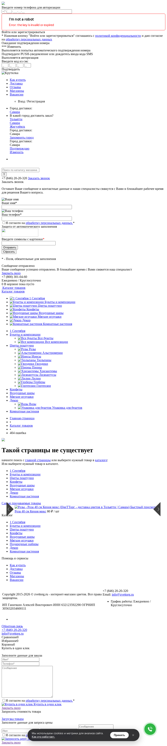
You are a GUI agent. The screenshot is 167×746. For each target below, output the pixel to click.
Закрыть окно (11, 273)
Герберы (39, 382)
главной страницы (38, 460)
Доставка (16, 83)
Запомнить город (22, 137)
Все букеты (45, 338)
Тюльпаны (44, 360)
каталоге (101, 460)
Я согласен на (40, 223)
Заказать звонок (39, 178)
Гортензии (43, 385)
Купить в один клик (47, 704)
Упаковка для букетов (67, 407)
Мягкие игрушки (50, 316)
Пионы (37, 367)
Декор (26, 320)
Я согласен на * (40, 700)
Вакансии (16, 94)
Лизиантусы (47, 374)
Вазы (32, 404)
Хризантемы (48, 371)
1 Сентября (37, 298)
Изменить (16, 152)
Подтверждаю (19, 148)
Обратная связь (12, 626)
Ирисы (36, 356)
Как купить (18, 80)
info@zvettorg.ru (123, 594)
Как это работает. (43, 736)
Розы (32, 349)
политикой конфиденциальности (118, 35)
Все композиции (56, 342)
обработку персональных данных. (49, 223)
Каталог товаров (13, 287)
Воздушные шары (51, 313)
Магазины (17, 90)
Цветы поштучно (50, 305)
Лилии (36, 378)
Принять (119, 735)
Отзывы (15, 87)
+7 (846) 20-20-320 (14, 630)
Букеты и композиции (60, 302)
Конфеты (32, 309)
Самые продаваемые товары (21, 503)
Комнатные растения (57, 324)
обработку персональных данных (29, 39)
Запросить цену (38, 739)
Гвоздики (41, 363)
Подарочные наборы (24, 544)
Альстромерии (52, 353)
